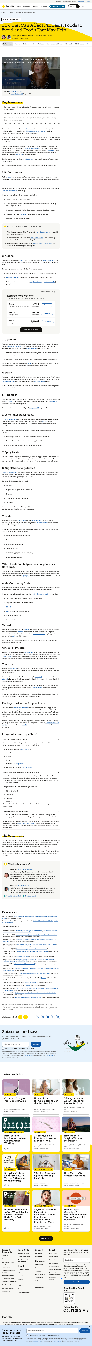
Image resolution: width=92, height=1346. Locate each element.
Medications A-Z (6, 1267)
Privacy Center (53, 1257)
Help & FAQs (38, 1253)
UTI (19, 1282)
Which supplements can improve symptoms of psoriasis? (21, 772)
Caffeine (26, 44)
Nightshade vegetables (82, 44)
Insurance (5, 1255)
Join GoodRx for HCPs (83, 1)
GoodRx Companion (7, 1288)
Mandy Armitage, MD (17, 94)
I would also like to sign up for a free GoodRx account (19, 1049)
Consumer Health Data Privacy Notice (55, 1273)
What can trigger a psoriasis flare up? (15, 739)
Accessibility (38, 1257)
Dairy (33, 44)
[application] (31, 73)
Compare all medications (31, 330)
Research (38, 1271)
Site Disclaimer (53, 1263)
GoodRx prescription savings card (8, 1263)
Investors (37, 1284)
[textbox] (15, 1044)
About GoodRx (39, 1264)
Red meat (41, 44)
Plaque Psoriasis (29, 13)
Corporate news (39, 1287)
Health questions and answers (24, 1293)
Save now (47, 305)
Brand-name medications (9, 1281)
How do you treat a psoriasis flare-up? (15, 811)
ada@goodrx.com (21, 1324)
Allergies (20, 1279)
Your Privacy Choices (53, 1278)
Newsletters (21, 1276)
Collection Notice (54, 1266)
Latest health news (23, 1269)
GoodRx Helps (39, 1277)
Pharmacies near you (24, 1257)
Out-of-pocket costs (8, 1278)
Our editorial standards (13, 896)
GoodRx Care (6, 1291)
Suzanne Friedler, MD (15, 91)
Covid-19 (20, 1285)
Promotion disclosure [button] (47, 292)
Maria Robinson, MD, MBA (25, 36)
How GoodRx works (23, 1253)
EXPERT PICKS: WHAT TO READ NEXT (24, 226)
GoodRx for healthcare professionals (24, 1261)
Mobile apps (5, 1259)
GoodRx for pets (6, 1285)
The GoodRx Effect (40, 1274)
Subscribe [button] (36, 1044)
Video (19, 1273)
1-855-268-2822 (9, 1324)
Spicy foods (68, 44)
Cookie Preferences (55, 1269)
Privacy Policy (49, 1055)
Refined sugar (7, 44)
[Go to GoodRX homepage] (8, 6)
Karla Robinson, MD (46, 36)
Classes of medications (8, 1275)
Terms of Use (28, 1055)
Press (36, 1268)
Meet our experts (30, 896)
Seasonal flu (21, 1289)
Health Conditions (15, 13)
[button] (56, 6)
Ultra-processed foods (54, 44)
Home (3, 13)
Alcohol (17, 44)
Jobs (36, 1281)
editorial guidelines (7, 1009)
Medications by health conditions (8, 1271)
